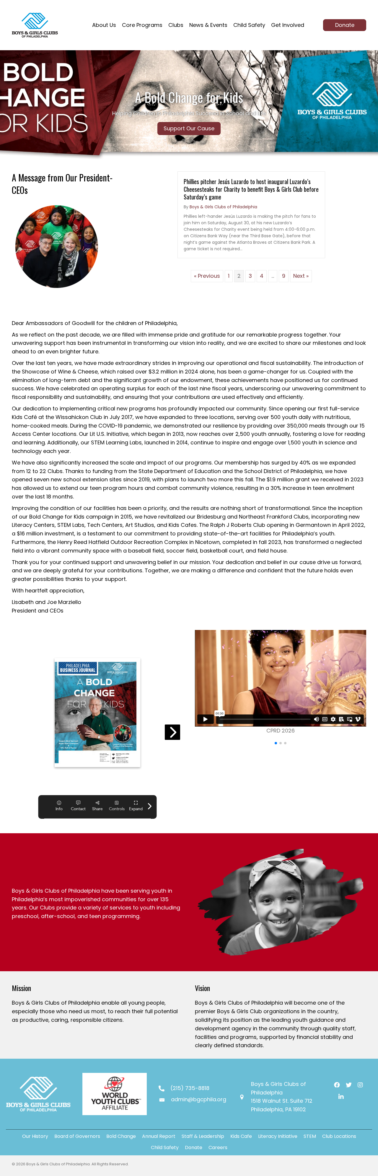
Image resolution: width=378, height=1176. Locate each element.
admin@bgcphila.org (198, 1099)
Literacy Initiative (277, 1136)
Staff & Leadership (203, 1136)
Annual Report (158, 1136)
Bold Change (121, 1136)
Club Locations (339, 1136)
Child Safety (165, 1147)
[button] (276, 743)
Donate (193, 1147)
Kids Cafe (241, 1136)
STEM (310, 1136)
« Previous (207, 276)
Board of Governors (77, 1136)
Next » (301, 276)
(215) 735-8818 (189, 1088)
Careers (217, 1147)
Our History (35, 1136)
